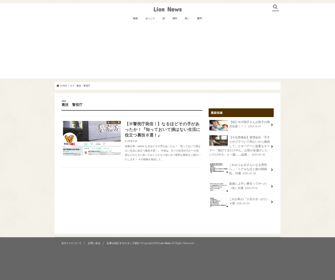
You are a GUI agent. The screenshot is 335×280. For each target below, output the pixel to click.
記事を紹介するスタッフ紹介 (123, 243)
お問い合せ (94, 243)
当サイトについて (71, 243)
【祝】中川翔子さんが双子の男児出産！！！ (249, 124)
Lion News (167, 9)
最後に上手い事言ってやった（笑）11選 (248, 185)
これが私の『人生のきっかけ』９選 (249, 201)
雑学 (175, 18)
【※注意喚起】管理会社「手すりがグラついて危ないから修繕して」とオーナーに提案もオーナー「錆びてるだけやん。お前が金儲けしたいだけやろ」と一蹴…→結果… (239, 146)
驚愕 (199, 18)
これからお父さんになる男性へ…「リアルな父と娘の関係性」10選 (248, 169)
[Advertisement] (167, 51)
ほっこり (150, 18)
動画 (135, 18)
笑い (187, 18)
